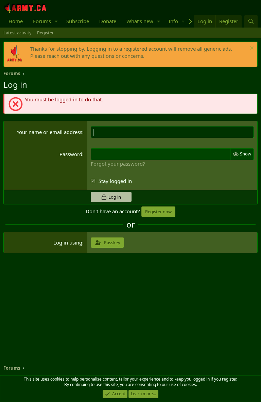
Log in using (67, 242)
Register (45, 33)
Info (173, 21)
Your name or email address (49, 132)
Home (15, 21)
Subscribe (77, 21)
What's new (139, 21)
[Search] (251, 21)
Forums (42, 21)
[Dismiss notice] (251, 48)
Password (70, 154)
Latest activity (17, 33)
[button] (56, 21)
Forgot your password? (118, 163)
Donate (107, 21)
